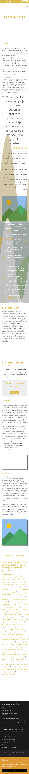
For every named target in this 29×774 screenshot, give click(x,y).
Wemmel (16, 672)
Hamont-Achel (7, 621)
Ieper (12, 581)
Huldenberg (4, 661)
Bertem (9, 654)
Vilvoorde (12, 672)
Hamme (3, 602)
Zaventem (4, 674)
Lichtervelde (24, 584)
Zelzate (3, 616)
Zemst (8, 674)
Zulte (21, 616)
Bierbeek (16, 654)
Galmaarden (22, 656)
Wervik (12, 592)
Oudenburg (11, 589)
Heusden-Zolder (13, 622)
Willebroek (23, 647)
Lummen (8, 626)
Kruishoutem (14, 604)
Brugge (23, 576)
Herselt (14, 637)
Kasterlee (18, 639)
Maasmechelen (17, 626)
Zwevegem (20, 594)
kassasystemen (12, 721)
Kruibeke (9, 604)
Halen (27, 619)
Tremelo (7, 672)
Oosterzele (7, 609)
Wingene (27, 592)
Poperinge (20, 589)
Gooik (12, 657)
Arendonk (15, 631)
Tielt (18, 591)
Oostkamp (20, 587)
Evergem (6, 601)
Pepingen (12, 667)
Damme (3, 577)
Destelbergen (18, 599)
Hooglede (23, 579)
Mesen (10, 586)
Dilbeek (11, 656)
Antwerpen (4, 731)
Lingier (9, 754)
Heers (23, 621)
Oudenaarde (14, 609)
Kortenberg (15, 662)
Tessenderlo (25, 627)
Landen (25, 662)
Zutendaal (21, 629)
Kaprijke (17, 602)
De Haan (8, 577)
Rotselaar (22, 667)
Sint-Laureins (4, 611)
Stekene (7, 612)
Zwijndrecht (4, 651)
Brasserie (7, 722)
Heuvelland (17, 579)
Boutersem (4, 656)
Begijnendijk (24, 652)
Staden (14, 591)
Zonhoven (16, 629)
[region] (14, 765)
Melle (8, 607)
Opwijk (20, 666)
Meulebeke (15, 586)
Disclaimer (12, 752)
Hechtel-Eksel (18, 621)
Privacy (22, 752)
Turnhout (26, 646)
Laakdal (26, 639)
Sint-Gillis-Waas (24, 609)
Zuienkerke (15, 594)
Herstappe (6, 622)
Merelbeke (12, 607)
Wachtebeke (4, 614)
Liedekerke (11, 664)
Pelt (11, 627)
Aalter (15, 596)
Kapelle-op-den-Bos (18, 661)
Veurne (25, 591)
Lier (2, 641)
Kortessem (13, 624)
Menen (7, 586)
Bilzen (17, 617)
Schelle (25, 644)
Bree (3, 619)
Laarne (19, 604)
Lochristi (7, 606)
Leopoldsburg (24, 624)
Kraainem (21, 662)
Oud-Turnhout (17, 642)
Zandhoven (16, 649)
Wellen (11, 629)
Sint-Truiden (19, 627)
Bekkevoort (4, 654)
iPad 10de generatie (6, 710)
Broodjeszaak (21, 722)
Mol (27, 641)
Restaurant (21, 721)
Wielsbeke (22, 592)
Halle (25, 657)
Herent (3, 659)
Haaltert (25, 601)
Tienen (3, 672)
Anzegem (19, 574)
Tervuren (18, 671)
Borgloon (25, 617)
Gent (14, 601)
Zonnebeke (9, 594)
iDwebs (13, 754)
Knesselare (4, 604)
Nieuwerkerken (25, 626)
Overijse (8, 667)
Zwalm (24, 616)
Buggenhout (12, 597)
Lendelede (18, 584)
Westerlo (14, 647)
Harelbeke (12, 579)
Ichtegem (9, 581)
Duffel (20, 634)
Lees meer (13, 766)
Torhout (21, 591)
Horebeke (12, 602)
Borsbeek (4, 634)
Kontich (22, 639)
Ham (3, 621)
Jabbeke (26, 581)
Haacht (22, 657)
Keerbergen (4, 662)
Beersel (19, 652)
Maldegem (4, 607)
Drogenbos (16, 656)
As (10, 617)
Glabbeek (8, 657)
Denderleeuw (5, 599)
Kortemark (19, 582)
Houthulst (4, 581)
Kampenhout (10, 661)
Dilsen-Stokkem (13, 619)
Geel (6, 636)
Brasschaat (9, 634)
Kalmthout (8, 639)
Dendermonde (11, 599)
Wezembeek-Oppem (23, 672)
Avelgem (4, 576)
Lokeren (11, 606)
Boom (21, 632)
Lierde (3, 606)
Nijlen (9, 642)
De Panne (12, 577)
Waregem (8, 592)
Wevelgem (16, 592)
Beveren (3, 597)
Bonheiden (16, 632)
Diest (8, 656)
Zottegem (17, 616)
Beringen (13, 617)
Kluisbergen (21, 602)
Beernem (8, 576)
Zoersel (21, 649)
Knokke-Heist (5, 582)
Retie (13, 644)
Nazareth (22, 607)
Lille (5, 641)
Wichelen (14, 614)
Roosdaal (17, 667)
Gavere (10, 601)
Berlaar (7, 632)
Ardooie (23, 574)
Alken (7, 617)
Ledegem (13, 584)
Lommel (3, 626)
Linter (20, 664)
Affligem (13, 652)
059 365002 (6, 745)
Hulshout (4, 639)
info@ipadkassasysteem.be (10, 747)
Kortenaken (10, 662)
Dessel (17, 634)
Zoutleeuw (12, 674)
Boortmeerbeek (22, 654)
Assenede (19, 596)
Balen (26, 631)
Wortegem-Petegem (21, 614)
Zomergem (12, 616)
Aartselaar (10, 631)
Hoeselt (19, 622)
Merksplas (23, 641)
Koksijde (15, 582)
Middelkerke (21, 586)
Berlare (23, 596)
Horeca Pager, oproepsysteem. (9, 713)
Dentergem (21, 577)
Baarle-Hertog (21, 631)
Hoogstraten (19, 637)
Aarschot (8, 652)
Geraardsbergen (19, 601)
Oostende (15, 587)
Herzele (7, 602)
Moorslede (4, 587)
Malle (9, 641)
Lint (7, 641)
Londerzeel (24, 664)
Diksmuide (4, 579)
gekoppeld (9, 298)
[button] (27, 7)
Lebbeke (23, 604)
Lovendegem (16, 606)
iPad (9, 231)
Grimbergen (17, 657)
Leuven (6, 664)
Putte (22, 642)
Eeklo (23, 599)
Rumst (21, 644)
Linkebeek (16, 664)
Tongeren (4, 629)
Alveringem (13, 574)
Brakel (7, 597)
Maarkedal (22, 606)
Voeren (8, 629)
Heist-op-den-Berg (18, 636)
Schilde (3, 646)
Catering (16, 722)
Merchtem (16, 666)
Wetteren (10, 614)
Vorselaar (4, 647)
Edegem (24, 634)
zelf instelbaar (12, 238)
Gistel (8, 579)
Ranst (7, 644)
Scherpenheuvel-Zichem (7, 669)
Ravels (10, 644)
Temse (10, 612)
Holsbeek (22, 659)
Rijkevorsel (17, 644)
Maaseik (12, 626)
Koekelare (10, 582)
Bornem (25, 632)
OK (14, 770)
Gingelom (23, 619)
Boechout (11, 632)
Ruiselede (4, 591)
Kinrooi (8, 624)
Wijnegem (18, 647)
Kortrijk (24, 582)
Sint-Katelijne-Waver (13, 646)
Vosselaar (9, 647)
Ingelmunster (17, 581)
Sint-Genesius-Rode (17, 669)
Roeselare (25, 589)
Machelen (8, 666)
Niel (6, 642)
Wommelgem (5, 649)
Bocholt (20, 617)
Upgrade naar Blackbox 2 (8, 707)
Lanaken (18, 624)
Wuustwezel (11, 649)
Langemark (7, 584)
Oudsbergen (4, 627)
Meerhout (18, 641)
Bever (12, 654)
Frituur (11, 722)
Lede (27, 604)
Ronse (18, 609)
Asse (16, 652)
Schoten (7, 646)
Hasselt (13, 621)
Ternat (13, 671)
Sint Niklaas (20, 729)
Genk (19, 619)
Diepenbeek (7, 619)
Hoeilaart (17, 659)
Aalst (12, 596)
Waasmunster (22, 612)
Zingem (7, 616)
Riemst (14, 627)
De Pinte (17, 597)
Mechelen (13, 641)
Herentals (4, 637)
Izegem (22, 581)
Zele (28, 614)
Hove (23, 637)
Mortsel (3, 642)
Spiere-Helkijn (10, 591)
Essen (3, 636)
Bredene (20, 576)
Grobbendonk (10, 636)
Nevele (26, 607)
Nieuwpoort (10, 587)
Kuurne (3, 584)
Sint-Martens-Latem (22, 611)
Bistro (3, 722)
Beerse (3, 632)
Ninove (3, 609)
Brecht (13, 634)
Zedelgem (4, 594)
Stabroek (21, 646)
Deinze (21, 597)
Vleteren (3, 592)
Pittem (16, 589)
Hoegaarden (11, 659)
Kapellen (13, 639)
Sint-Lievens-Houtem (12, 611)
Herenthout (9, 637)
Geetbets (4, 657)
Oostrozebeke (5, 589)
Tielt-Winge (23, 671)
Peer (9, 627)
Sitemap (18, 752)
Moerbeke (17, 607)
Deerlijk (16, 577)
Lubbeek (4, 666)
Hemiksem (25, 636)
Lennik (3, 664)
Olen (12, 642)
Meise (12, 666)
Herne (6, 659)
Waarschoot (16, 612)
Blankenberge (14, 576)
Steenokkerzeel (8, 671)
